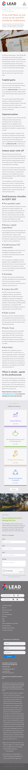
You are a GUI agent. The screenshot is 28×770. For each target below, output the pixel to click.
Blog (3, 619)
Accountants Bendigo (7, 605)
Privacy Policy (14, 768)
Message (4, 559)
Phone (3, 545)
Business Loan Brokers (7, 614)
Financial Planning (6, 625)
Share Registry (5, 612)
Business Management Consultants (10, 623)
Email (3, 552)
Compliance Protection (7, 630)
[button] (24, 3)
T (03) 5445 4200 (6, 666)
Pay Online (4, 616)
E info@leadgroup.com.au (8, 669)
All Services (14, 489)
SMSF (3, 621)
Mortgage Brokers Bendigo (8, 628)
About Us (4, 607)
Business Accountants (7, 610)
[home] (9, 3)
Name (3, 539)
